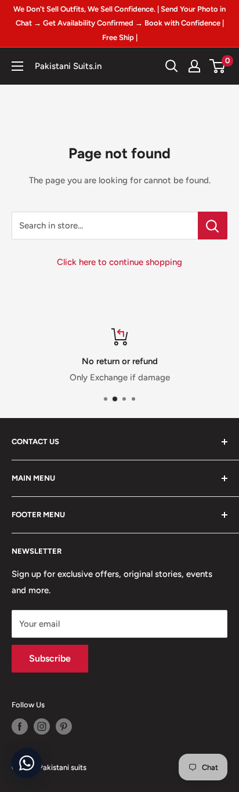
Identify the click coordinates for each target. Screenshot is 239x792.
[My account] (194, 66)
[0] (218, 66)
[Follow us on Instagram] (42, 726)
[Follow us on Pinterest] (64, 726)
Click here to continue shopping (119, 262)
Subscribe (50, 658)
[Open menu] (17, 66)
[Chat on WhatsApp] (27, 763)
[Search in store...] (212, 225)
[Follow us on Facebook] (20, 726)
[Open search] (171, 66)
